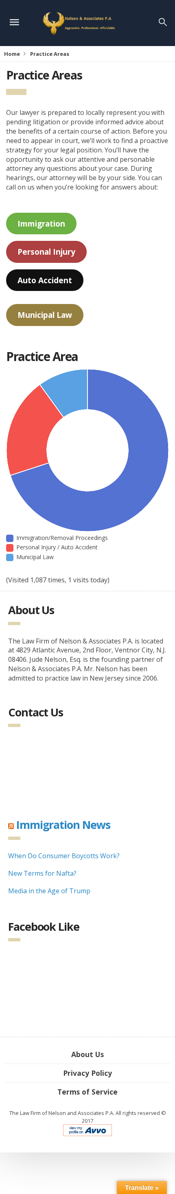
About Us (87, 1054)
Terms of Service (87, 1092)
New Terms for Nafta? (42, 873)
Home (12, 53)
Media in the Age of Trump (49, 890)
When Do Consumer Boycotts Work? (64, 855)
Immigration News (63, 824)
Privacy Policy (87, 1073)
